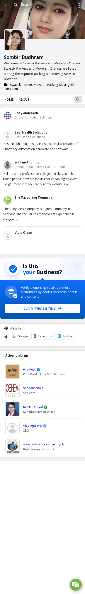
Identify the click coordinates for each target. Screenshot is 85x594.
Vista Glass (23, 232)
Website (15, 328)
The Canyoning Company (33, 197)
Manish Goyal (33, 406)
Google (23, 336)
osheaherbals (33, 388)
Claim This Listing (40, 308)
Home (9, 99)
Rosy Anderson (26, 113)
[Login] (79, 6)
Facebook (45, 336)
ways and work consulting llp (44, 444)
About (24, 99)
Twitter (67, 336)
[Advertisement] (42, 527)
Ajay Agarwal (32, 425)
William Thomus (27, 162)
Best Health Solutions (31, 132)
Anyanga (29, 369)
